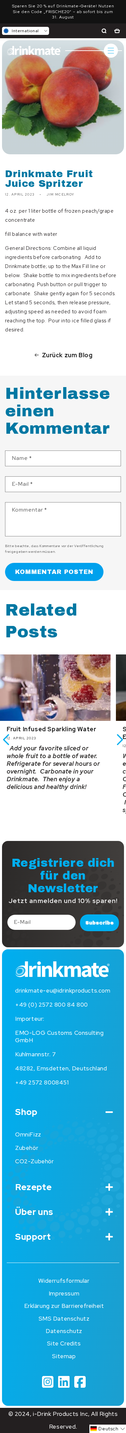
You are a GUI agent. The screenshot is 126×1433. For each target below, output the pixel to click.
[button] (25, 31)
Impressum (64, 1293)
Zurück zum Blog (67, 355)
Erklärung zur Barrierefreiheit (64, 1306)
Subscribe (99, 922)
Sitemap (64, 1356)
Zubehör (26, 1148)
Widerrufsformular (63, 1280)
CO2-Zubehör (34, 1161)
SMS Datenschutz (64, 1318)
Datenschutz (64, 1331)
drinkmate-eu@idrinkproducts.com (63, 990)
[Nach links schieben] (6, 740)
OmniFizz (28, 1134)
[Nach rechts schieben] (120, 740)
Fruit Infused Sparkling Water (51, 729)
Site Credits (64, 1343)
